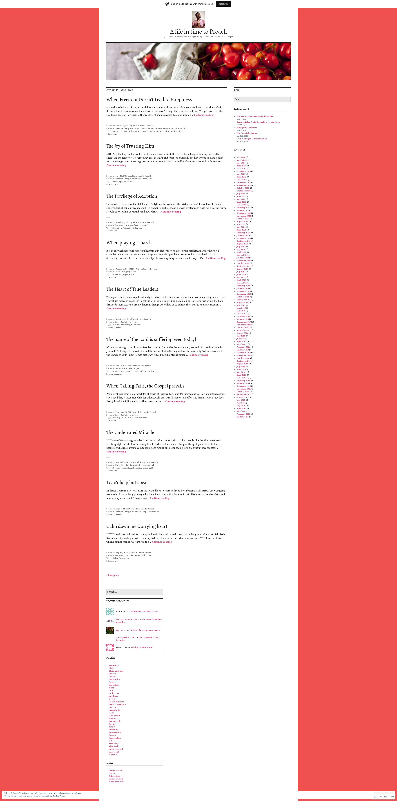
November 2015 (244, 389)
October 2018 (243, 297)
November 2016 (244, 355)
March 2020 (242, 255)
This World (180, 128)
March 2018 (242, 313)
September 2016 (244, 361)
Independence (156, 131)
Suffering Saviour (147, 371)
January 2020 (243, 258)
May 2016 (241, 372)
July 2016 (241, 366)
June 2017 (241, 339)
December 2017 (244, 322)
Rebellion (172, 131)
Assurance (120, 225)
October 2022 (243, 188)
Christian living (122, 128)
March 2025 (242, 160)
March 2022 (242, 205)
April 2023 (241, 177)
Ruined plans (115, 738)
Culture (112, 676)
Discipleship (114, 679)
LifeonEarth (151, 128)
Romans (112, 735)
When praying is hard (128, 242)
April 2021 (241, 230)
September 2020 (244, 241)
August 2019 (242, 269)
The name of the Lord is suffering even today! (151, 339)
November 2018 (244, 294)
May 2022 (241, 199)
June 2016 (241, 369)
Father (122, 558)
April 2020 (241, 252)
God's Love (140, 128)
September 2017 (244, 330)
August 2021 (242, 221)
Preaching (114, 729)
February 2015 (243, 414)
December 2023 (244, 171)
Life (165, 131)
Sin (172, 128)
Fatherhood (128, 228)
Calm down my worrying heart (136, 526)
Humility (117, 274)
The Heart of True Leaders (132, 289)
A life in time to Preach (198, 31)
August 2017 (242, 333)
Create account (116, 770)
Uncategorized (116, 749)
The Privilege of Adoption (131, 196)
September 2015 (244, 394)
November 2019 (244, 260)
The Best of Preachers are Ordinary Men (256, 116)
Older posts (113, 575)
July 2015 (241, 400)
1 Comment (111, 134)
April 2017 (241, 341)
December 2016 (244, 353)
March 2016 (242, 378)
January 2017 (243, 350)
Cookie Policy (59, 796)
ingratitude (114, 710)
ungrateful (114, 752)
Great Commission (117, 704)
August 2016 (242, 364)
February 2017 (243, 347)
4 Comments (112, 184)
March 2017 (242, 344)
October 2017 (243, 327)
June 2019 (241, 274)
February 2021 (243, 233)
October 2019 (243, 263)
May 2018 (241, 311)
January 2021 (243, 235)
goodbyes (113, 696)
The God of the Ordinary (248, 133)
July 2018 (241, 305)
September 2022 (244, 191)
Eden (115, 131)
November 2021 (244, 216)
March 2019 (242, 283)
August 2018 (242, 302)
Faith (115, 558)
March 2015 (242, 411)
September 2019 (244, 266)
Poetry (112, 724)
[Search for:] (262, 99)
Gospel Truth (132, 371)
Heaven (112, 707)
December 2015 (244, 386)
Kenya (116, 325)
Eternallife (114, 685)
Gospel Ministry (139, 418)
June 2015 (241, 403)
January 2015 (243, 417)
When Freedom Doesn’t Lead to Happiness (149, 99)
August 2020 (242, 244)
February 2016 (243, 380)
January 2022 (243, 210)
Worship (113, 755)
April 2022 (241, 202)
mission (112, 718)
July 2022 (241, 194)
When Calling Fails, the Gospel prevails (145, 385)
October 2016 (243, 358)
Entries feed (114, 776)
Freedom (123, 131)
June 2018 (241, 308)
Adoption (117, 228)
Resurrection (115, 732)
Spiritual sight (127, 468)
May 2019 (241, 277)
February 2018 (243, 316)
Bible (117, 322)
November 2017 (244, 325)
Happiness (137, 131)
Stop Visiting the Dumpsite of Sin (252, 139)
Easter (118, 368)
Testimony (154, 512)
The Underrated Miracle (130, 432)
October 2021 (243, 219)
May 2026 (241, 157)
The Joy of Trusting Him (130, 145)
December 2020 (244, 238)
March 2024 (242, 168)
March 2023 (242, 180)
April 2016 (241, 375)
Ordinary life (164, 128)
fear (128, 558)
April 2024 (241, 166)
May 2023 (241, 174)
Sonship (139, 228)
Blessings (117, 181)
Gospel (145, 225)
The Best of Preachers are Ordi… (144, 611)
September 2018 (244, 300)
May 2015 (241, 406)
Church (112, 674)
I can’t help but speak (127, 482)
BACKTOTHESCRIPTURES (127, 619)
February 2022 (243, 207)
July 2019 (241, 272)
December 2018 (244, 291)
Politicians (136, 325)
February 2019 (243, 286)
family (111, 688)
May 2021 (241, 227)
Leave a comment (114, 327)
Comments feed (116, 779)
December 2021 (244, 213)
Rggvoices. (121, 630)
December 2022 (244, 182)
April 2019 (241, 280)
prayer (129, 272)
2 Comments (112, 420)
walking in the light (144, 468)
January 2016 (243, 383)
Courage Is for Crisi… (126, 637)
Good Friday (119, 371)
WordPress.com (116, 782)
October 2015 (243, 392)
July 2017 (241, 336)
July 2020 (241, 247)
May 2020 (241, 249)
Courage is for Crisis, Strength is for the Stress (258, 122)
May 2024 (241, 163)
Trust (129, 181)
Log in (112, 773)
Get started (223, 4)
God (132, 128)
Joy (124, 181)
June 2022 (241, 196)
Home (146, 131)
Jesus (134, 322)
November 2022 (244, 185)
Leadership (125, 325)
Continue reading (204, 115)
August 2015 (242, 397)
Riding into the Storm (247, 127)
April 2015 (241, 408)
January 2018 (243, 319)
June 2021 (241, 224)
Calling (116, 418)
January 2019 (243, 288)
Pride (131, 274)
